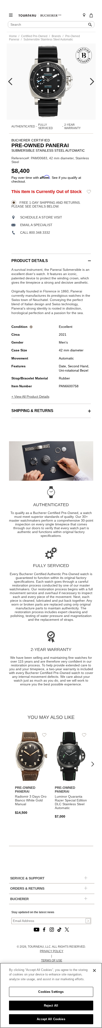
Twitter (67, 929)
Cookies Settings (51, 992)
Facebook (44, 929)
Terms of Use (51, 960)
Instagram (52, 929)
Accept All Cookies (51, 1019)
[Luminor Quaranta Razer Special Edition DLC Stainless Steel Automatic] (71, 775)
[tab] (51, 258)
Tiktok (59, 929)
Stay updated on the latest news (32, 912)
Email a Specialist (36, 225)
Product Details (29, 261)
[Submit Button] (88, 920)
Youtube (36, 929)
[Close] (94, 970)
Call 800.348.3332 (35, 232)
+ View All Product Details (30, 396)
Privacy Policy (51, 951)
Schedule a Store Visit (41, 217)
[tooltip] (31, 327)
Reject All (51, 1005)
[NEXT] (92, 81)
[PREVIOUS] (10, 81)
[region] (51, 995)
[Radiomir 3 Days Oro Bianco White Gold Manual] (31, 773)
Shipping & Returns (32, 411)
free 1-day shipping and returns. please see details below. (46, 204)
